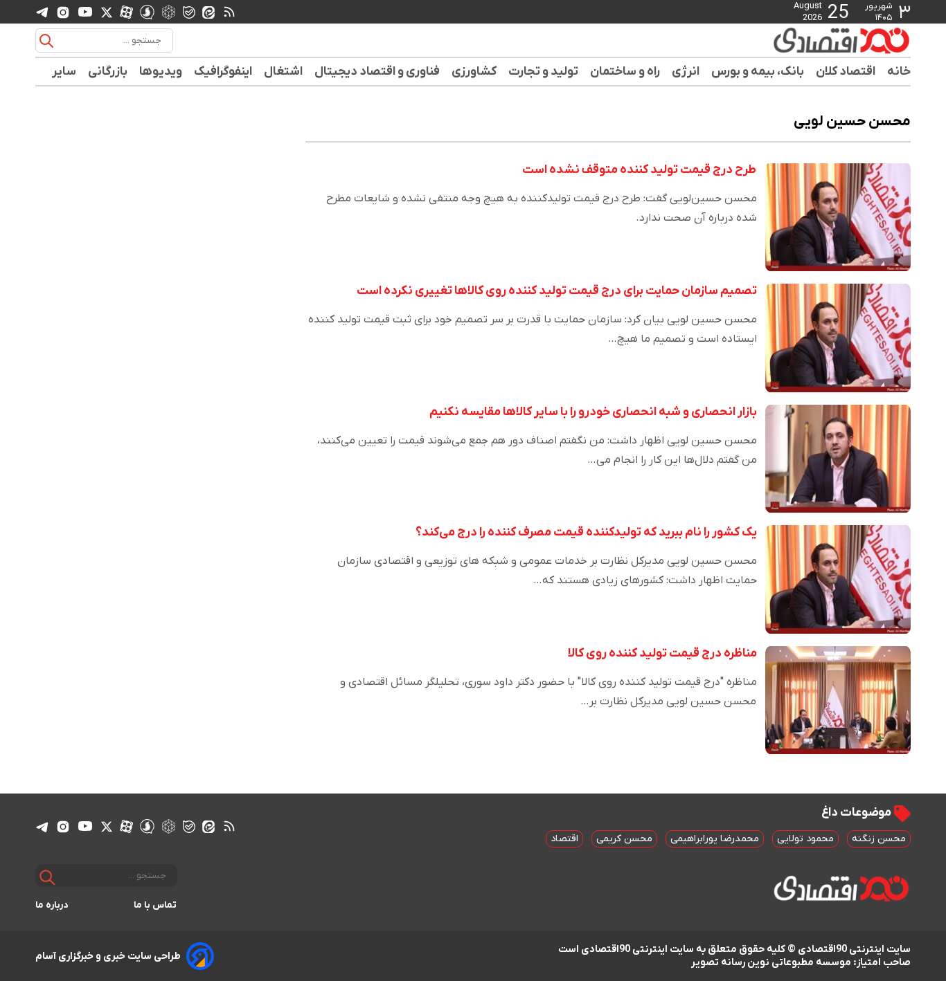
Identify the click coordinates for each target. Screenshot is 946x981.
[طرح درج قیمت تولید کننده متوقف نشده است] (838, 217)
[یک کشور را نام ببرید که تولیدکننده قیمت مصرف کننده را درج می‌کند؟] (838, 579)
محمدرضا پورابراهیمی (714, 838)
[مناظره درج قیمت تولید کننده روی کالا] (838, 700)
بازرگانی (108, 72)
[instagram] (63, 12)
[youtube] (85, 11)
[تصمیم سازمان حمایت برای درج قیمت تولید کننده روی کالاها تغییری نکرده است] (838, 338)
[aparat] (126, 12)
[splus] (147, 11)
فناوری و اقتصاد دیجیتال (377, 72)
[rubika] (168, 11)
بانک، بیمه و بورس (758, 72)
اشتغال (283, 72)
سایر (64, 72)
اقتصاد (564, 838)
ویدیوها (161, 72)
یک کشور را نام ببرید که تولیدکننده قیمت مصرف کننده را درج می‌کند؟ (586, 532)
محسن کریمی (624, 838)
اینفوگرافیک (223, 72)
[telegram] (42, 12)
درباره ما (52, 905)
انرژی (686, 72)
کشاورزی (474, 72)
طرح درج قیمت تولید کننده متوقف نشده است (639, 170)
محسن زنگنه (879, 838)
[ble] (189, 12)
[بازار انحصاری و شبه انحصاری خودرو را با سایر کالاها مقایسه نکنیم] (838, 459)
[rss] (229, 11)
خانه (899, 72)
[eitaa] (208, 12)
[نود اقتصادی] (801, 40)
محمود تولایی (805, 838)
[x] (106, 12)
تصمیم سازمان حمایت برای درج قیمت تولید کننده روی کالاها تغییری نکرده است (557, 291)
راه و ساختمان (625, 72)
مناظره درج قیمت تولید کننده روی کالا (662, 653)
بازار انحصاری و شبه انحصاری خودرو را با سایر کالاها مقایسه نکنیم (593, 412)
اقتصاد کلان (846, 72)
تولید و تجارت (543, 72)
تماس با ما (155, 905)
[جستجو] (46, 41)
